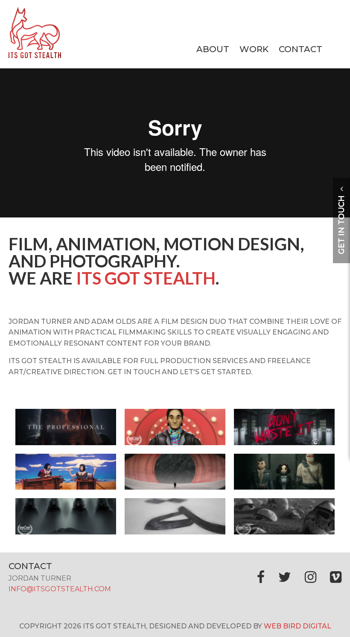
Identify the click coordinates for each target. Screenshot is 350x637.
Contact (300, 49)
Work (253, 49)
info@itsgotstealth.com (60, 589)
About (212, 49)
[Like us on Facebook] (261, 577)
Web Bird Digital (297, 626)
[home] (35, 56)
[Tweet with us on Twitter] (284, 577)
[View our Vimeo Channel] (335, 577)
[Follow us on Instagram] (310, 577)
